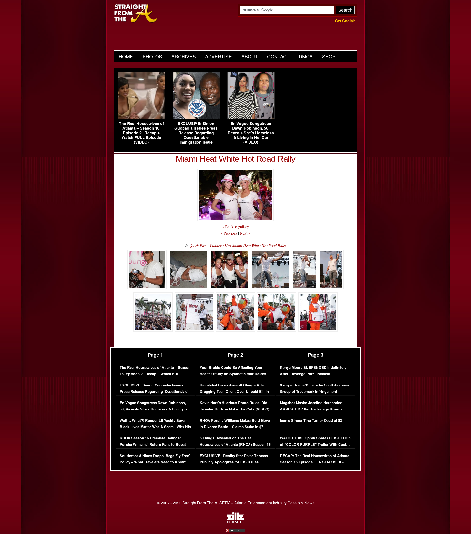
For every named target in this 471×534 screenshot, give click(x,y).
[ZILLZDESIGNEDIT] (235, 522)
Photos (152, 56)
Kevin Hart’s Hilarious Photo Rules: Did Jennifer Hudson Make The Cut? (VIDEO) (234, 406)
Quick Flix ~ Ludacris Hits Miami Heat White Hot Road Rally (237, 245)
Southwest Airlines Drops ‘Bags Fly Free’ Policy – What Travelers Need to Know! (155, 459)
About (249, 56)
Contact (278, 56)
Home (126, 56)
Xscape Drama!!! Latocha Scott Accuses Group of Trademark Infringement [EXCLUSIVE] (314, 391)
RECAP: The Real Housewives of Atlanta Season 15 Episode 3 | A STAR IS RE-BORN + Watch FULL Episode (314, 462)
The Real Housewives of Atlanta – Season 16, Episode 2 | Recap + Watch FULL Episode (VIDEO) (141, 133)
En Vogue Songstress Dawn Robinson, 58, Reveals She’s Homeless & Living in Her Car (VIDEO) (251, 133)
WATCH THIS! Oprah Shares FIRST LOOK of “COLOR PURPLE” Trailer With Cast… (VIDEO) (315, 444)
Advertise (218, 56)
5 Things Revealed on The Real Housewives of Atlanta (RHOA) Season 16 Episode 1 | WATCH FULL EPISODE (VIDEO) (235, 447)
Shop (329, 56)
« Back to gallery (235, 226)
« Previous (229, 233)
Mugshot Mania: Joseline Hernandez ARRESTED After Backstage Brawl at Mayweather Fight (312, 409)
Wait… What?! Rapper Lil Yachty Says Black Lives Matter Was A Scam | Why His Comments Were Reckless (155, 426)
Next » (245, 233)
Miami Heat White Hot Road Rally (235, 158)
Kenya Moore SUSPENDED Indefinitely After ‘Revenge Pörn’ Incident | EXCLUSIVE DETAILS (313, 374)
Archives (183, 56)
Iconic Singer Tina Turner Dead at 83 (311, 420)
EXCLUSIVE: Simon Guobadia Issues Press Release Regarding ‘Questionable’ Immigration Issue (196, 133)
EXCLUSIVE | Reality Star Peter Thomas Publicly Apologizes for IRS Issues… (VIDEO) (234, 462)
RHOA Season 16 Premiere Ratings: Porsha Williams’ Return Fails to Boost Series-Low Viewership (153, 444)
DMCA (306, 56)
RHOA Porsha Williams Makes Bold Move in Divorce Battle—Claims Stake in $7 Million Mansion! (235, 426)
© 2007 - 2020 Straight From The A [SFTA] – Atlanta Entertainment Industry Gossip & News (235, 503)
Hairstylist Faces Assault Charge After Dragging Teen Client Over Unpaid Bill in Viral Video (234, 391)
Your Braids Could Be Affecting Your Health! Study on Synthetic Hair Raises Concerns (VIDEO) (233, 374)
